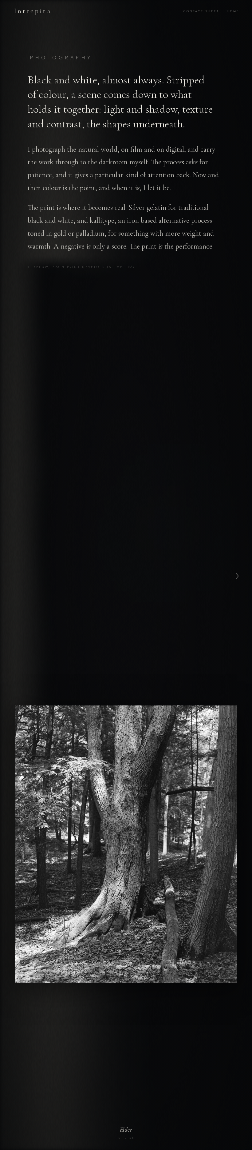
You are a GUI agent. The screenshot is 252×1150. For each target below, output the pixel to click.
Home (233, 11)
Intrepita (32, 11)
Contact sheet (201, 11)
